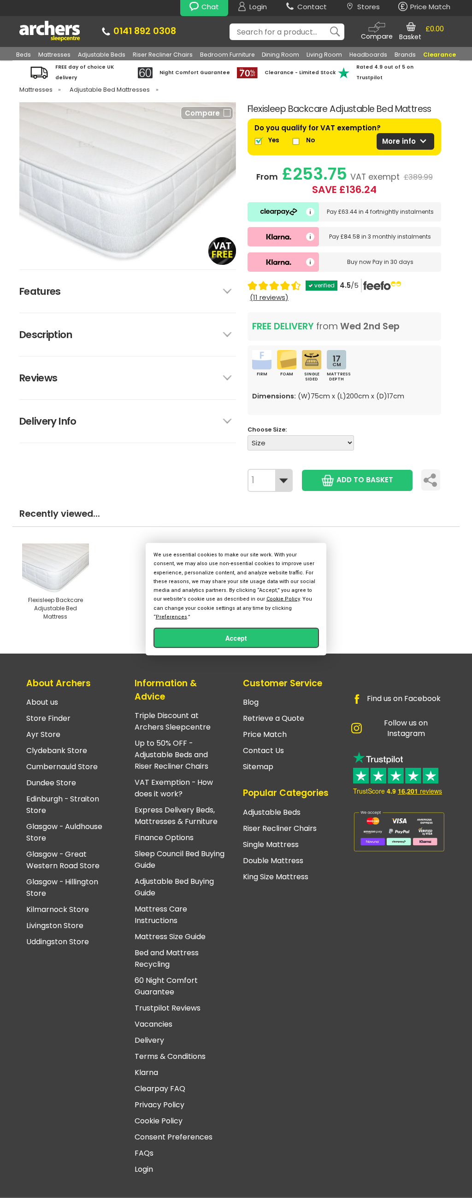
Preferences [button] (171, 616)
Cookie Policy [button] (283, 599)
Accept (236, 638)
